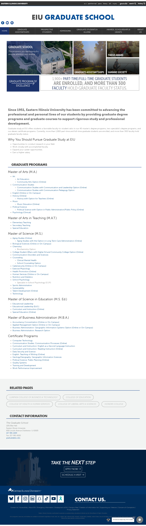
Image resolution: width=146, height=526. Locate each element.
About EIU (32, 507)
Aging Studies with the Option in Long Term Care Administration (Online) (49, 241)
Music (15, 201)
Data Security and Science (24, 351)
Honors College (114, 404)
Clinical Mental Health (26, 260)
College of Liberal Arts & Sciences (77, 404)
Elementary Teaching (22, 222)
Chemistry (17, 246)
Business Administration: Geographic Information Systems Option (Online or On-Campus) (53, 327)
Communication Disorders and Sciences (30, 255)
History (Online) (19, 196)
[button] (139, 519)
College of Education (78, 397)
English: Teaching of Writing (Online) (29, 354)
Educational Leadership (23, 304)
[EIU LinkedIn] (32, 499)
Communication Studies (23, 185)
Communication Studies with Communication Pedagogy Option (45, 190)
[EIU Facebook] (18, 499)
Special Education (20, 228)
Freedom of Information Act (89, 507)
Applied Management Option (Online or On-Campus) (36, 325)
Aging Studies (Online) (22, 238)
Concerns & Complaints (126, 507)
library (105, 4)
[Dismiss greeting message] (134, 517)
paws (100, 4)
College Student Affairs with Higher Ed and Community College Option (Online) (48, 252)
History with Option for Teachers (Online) (35, 198)
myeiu (115, 4)
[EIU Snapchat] (39, 499)
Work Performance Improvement (27, 368)
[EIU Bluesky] (11, 499)
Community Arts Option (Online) (31, 182)
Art (14, 176)
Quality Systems (20, 363)
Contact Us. (90, 499)
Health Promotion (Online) (24, 271)
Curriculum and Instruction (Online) (28, 309)
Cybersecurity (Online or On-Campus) (29, 266)
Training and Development (24, 365)
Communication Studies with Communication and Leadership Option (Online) (52, 187)
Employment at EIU (61, 507)
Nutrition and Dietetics (23, 277)
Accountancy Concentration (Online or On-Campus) (36, 322)
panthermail (92, 4)
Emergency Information (45, 507)
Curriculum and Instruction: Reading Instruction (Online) (38, 349)
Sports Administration (22, 285)
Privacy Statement (73, 509)
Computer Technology (23, 340)
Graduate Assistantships (22, 30)
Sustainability (18, 288)
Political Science (20, 207)
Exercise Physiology (21, 268)
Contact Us (14, 507)
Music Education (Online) (28, 204)
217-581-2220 (11, 433)
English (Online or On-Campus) (27, 193)
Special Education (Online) (24, 312)
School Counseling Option (29, 263)
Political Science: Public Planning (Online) (31, 360)
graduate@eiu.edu (13, 438)
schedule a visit (71, 474)
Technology (18, 293)
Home (4, 31)
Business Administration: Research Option (31, 330)
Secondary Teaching (21, 225)
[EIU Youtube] (53, 499)
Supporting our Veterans (108, 507)
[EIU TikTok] (46, 499)
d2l (110, 4)
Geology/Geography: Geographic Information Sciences (37, 357)
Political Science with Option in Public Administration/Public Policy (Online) (50, 209)
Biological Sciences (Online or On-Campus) (32, 244)
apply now (71, 469)
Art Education (23, 179)
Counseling (18, 257)
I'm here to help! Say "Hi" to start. (123, 519)
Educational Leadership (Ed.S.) (26, 306)
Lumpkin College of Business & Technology (33, 397)
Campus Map (73, 507)
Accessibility (23, 507)
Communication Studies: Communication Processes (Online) (40, 343)
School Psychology (21, 280)
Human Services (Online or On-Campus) (30, 274)
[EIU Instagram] (25, 499)
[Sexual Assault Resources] (60, 499)
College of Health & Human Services (29, 404)
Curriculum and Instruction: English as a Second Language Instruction (44, 346)
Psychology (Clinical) (22, 212)
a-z (85, 4)
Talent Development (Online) (25, 291)
